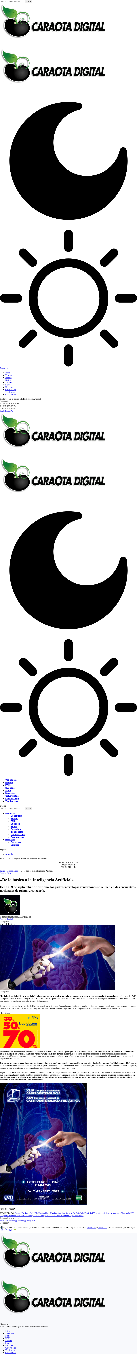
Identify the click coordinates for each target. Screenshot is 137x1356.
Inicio (2, 871)
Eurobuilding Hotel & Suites (50, 1213)
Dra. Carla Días (31, 1213)
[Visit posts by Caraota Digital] (10, 914)
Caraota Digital (6, 919)
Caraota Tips (12, 871)
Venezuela (125, 1213)
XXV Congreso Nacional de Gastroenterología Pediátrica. (58, 1215)
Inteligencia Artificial (71, 1213)
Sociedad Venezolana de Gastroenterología (103, 1213)
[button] (6, 411)
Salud (82, 1213)
